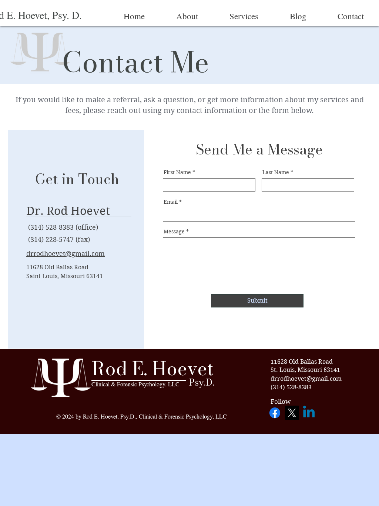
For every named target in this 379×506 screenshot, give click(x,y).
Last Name (275, 172)
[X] (292, 413)
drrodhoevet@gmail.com (65, 253)
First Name (177, 172)
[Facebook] (275, 413)
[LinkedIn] (309, 413)
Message (174, 231)
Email (171, 201)
